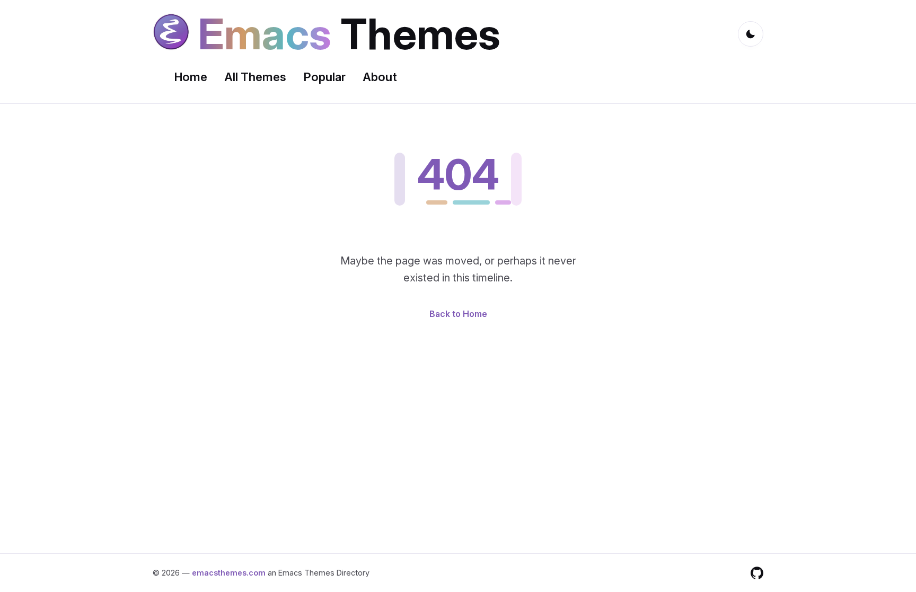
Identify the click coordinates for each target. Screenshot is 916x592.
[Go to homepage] (171, 34)
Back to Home (458, 313)
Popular (324, 76)
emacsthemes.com (229, 572)
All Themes (255, 76)
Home (190, 76)
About (380, 76)
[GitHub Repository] (757, 573)
